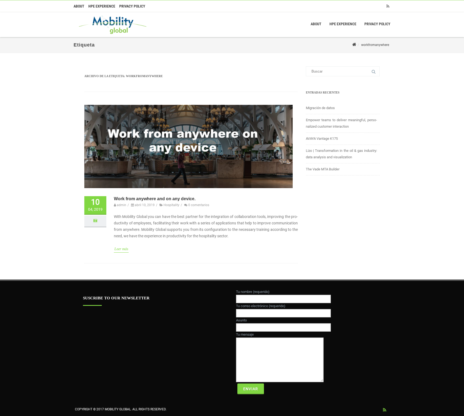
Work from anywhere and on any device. (154, 198)
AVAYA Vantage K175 (322, 139)
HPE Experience (101, 6)
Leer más (121, 249)
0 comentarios (198, 205)
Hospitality (171, 205)
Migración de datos (320, 108)
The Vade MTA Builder (322, 169)
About (79, 6)
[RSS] (387, 6)
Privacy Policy (132, 6)
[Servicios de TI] (111, 35)
